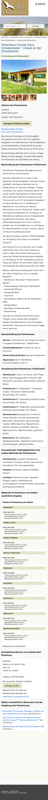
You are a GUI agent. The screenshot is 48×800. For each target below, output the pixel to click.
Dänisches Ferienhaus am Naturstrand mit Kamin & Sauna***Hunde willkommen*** (22, 718)
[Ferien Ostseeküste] (15, 15)
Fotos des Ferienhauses (12, 132)
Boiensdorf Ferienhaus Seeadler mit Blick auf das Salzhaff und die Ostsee (23, 712)
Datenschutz (14, 791)
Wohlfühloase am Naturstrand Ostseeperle (22, 726)
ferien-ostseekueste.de (10, 793)
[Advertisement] (24, 756)
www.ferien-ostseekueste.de (16, 696)
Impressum (5, 791)
